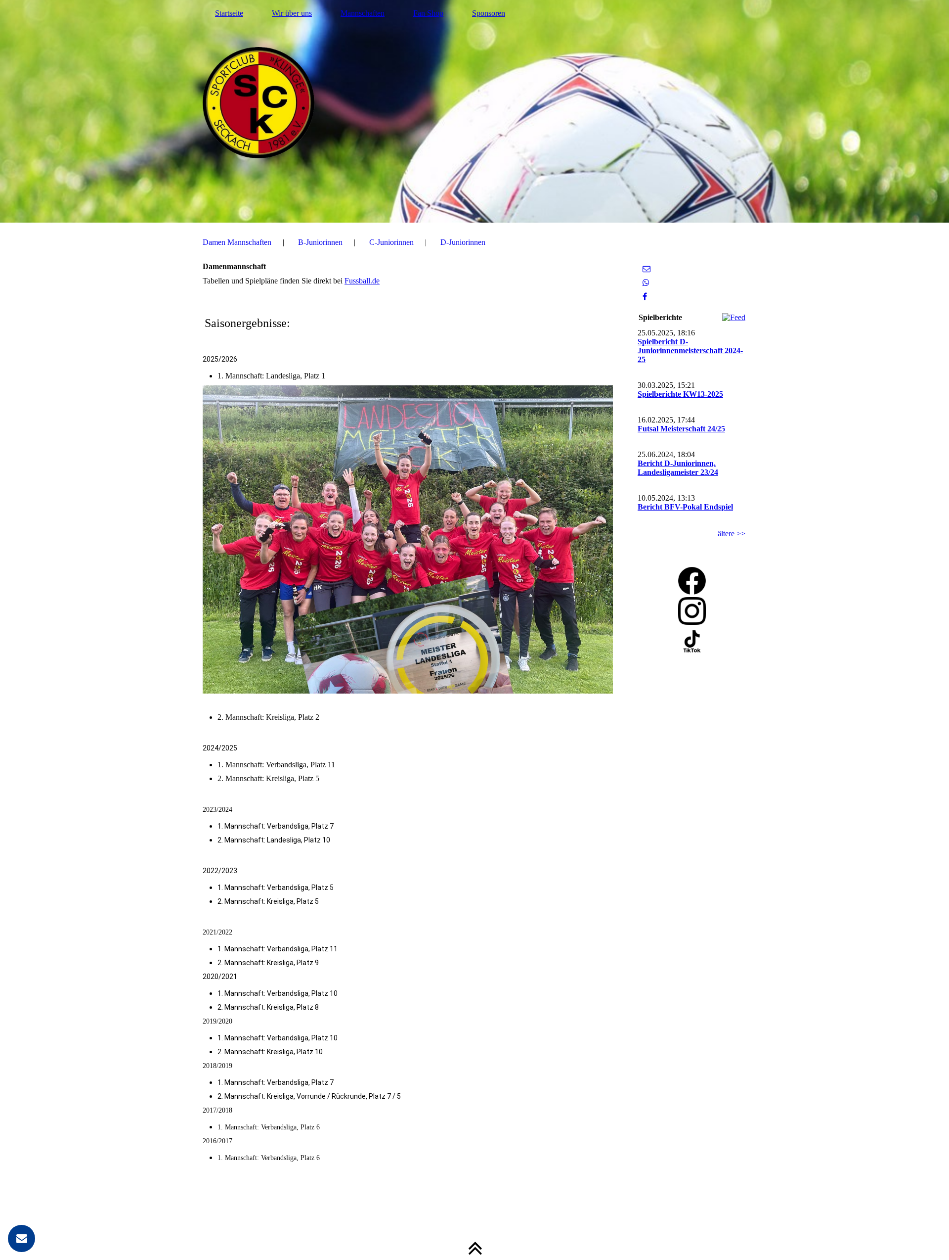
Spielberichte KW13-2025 (680, 394)
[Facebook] (645, 296)
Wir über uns (292, 13)
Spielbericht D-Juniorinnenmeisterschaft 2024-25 (690, 350)
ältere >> (731, 533)
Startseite (229, 13)
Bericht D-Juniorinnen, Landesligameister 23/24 (678, 467)
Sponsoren (488, 13)
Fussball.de (362, 281)
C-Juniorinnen (391, 242)
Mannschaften (363, 13)
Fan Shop (428, 13)
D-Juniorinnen (462, 242)
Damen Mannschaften (237, 242)
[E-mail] (646, 269)
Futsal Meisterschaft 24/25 (681, 428)
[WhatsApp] (646, 283)
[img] (474, 111)
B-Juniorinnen (320, 242)
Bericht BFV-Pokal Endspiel (685, 507)
